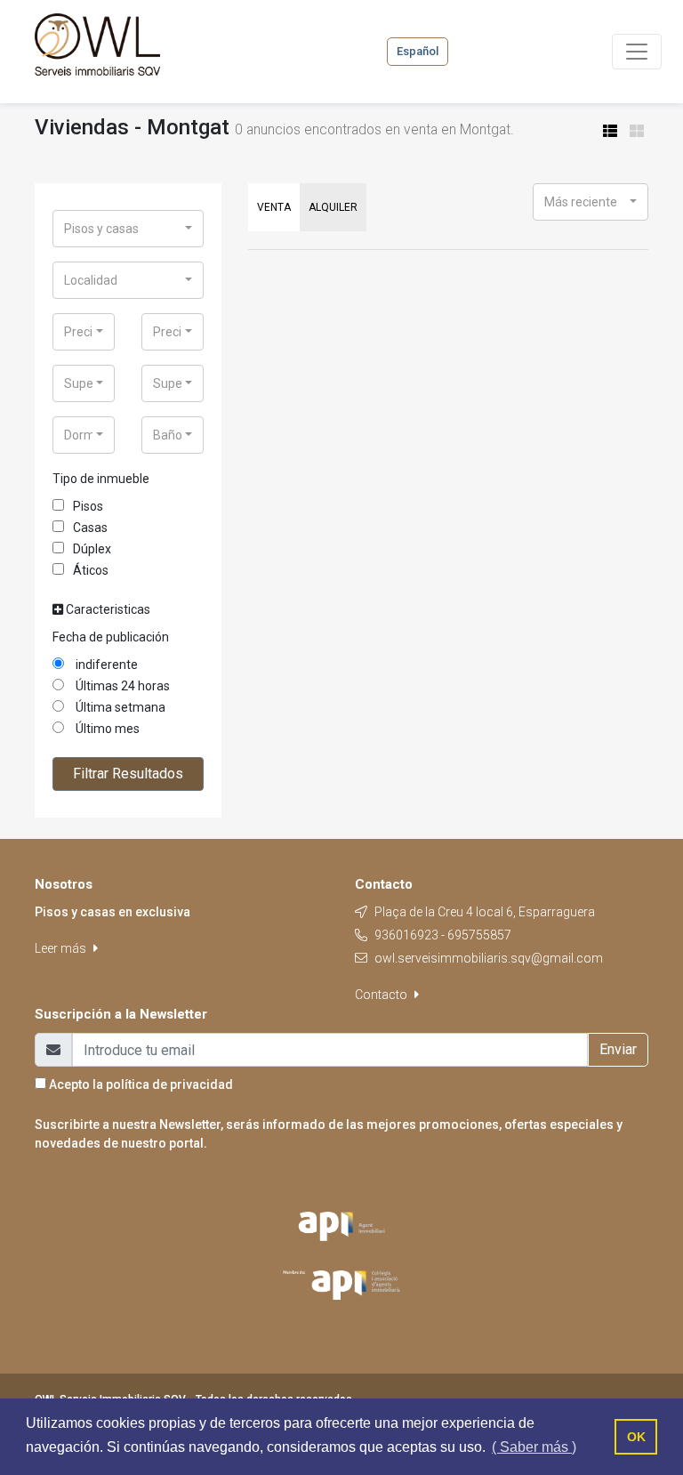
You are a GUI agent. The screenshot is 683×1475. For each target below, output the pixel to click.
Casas (90, 527)
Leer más (62, 948)
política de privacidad (169, 1084)
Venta (274, 207)
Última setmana (119, 707)
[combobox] (128, 228)
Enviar (618, 1049)
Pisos (88, 506)
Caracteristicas (106, 609)
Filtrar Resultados (128, 773)
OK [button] (636, 1437)
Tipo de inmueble (100, 479)
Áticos (90, 570)
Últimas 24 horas (121, 686)
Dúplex (92, 549)
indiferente (105, 664)
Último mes (106, 728)
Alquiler (333, 207)
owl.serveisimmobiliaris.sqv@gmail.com (488, 958)
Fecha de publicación (110, 637)
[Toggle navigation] (637, 51)
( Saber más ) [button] (534, 1447)
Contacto (382, 994)
